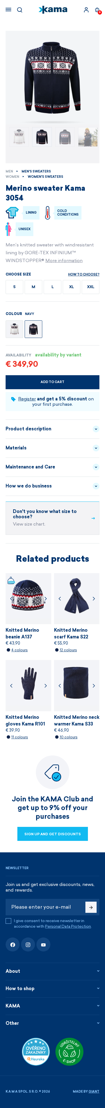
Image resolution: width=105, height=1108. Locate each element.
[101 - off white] (14, 329)
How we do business (29, 486)
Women (12, 177)
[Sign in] (86, 10)
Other (12, 1023)
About (13, 971)
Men (9, 171)
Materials (16, 448)
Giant (93, 1091)
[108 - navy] (33, 329)
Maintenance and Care (30, 467)
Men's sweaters (36, 171)
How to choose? (83, 274)
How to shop (20, 988)
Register (27, 399)
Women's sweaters (45, 177)
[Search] (19, 10)
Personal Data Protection (68, 926)
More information (64, 260)
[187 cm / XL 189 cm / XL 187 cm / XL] (52, 78)
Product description (28, 428)
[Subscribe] (91, 907)
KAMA (13, 1006)
